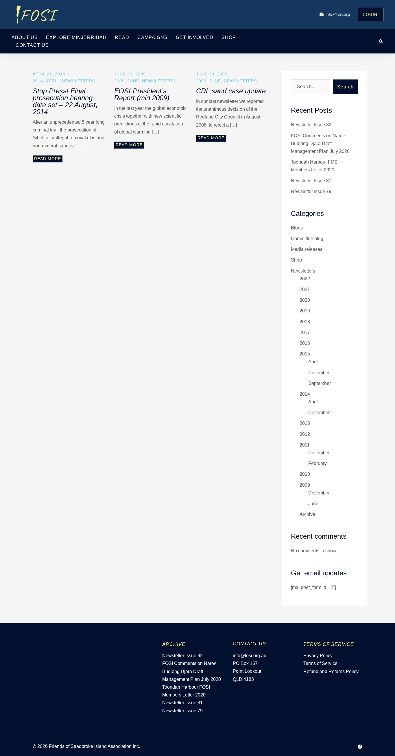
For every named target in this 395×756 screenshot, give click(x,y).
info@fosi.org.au (249, 655)
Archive (307, 514)
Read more (47, 158)
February (317, 463)
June (133, 81)
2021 (305, 289)
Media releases (306, 249)
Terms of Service (320, 663)
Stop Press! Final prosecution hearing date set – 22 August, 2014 (65, 101)
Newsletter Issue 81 (311, 180)
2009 (119, 81)
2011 (305, 444)
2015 (305, 353)
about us (25, 37)
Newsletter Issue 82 (311, 124)
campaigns (152, 37)
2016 (305, 343)
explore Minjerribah (76, 37)
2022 (305, 278)
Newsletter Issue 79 (311, 191)
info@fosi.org (338, 14)
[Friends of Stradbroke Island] (37, 14)
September (319, 383)
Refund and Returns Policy (331, 671)
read (122, 37)
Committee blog (307, 238)
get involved (194, 37)
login (370, 14)
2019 (305, 310)
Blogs (297, 227)
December (319, 372)
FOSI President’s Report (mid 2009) (141, 94)
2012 (305, 434)
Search (345, 86)
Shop (229, 37)
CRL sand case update (231, 91)
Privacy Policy (318, 655)
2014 (38, 81)
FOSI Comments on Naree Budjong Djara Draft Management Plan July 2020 (320, 143)
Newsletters (78, 81)
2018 (305, 321)
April (52, 81)
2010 (305, 474)
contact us (32, 45)
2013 (305, 423)
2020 (305, 300)
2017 (305, 332)
